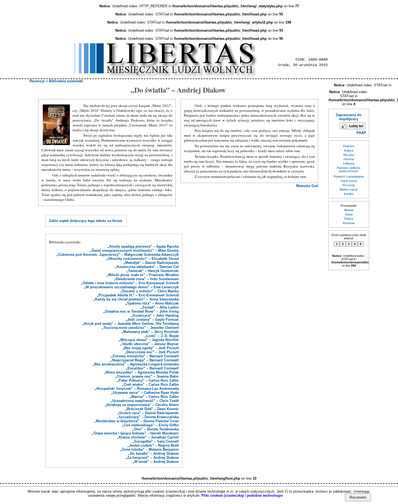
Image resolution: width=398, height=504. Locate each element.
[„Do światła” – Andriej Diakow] (57, 125)
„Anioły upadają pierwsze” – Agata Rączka (143, 246)
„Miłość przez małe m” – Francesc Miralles (142, 275)
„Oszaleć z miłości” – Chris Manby (149, 291)
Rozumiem (358, 497)
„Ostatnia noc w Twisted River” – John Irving (141, 311)
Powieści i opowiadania (349, 176)
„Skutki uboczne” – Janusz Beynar (149, 344)
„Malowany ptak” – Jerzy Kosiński (150, 332)
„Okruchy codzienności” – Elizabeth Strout (142, 259)
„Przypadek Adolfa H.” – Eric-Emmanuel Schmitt (138, 295)
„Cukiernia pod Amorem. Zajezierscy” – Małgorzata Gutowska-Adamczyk (117, 255)
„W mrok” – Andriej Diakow (155, 462)
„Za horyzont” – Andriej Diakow (152, 458)
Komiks (349, 193)
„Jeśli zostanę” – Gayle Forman (152, 320)
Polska (348, 218)
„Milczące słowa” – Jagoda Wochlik (149, 340)
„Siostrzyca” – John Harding (155, 315)
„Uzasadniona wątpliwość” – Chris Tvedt (144, 401)
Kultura (348, 150)
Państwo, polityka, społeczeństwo (349, 169)
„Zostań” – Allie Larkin (159, 307)
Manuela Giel (307, 186)
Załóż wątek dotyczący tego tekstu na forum (85, 221)
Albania (348, 210)
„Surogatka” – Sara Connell (155, 441)
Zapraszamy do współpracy (348, 117)
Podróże (348, 146)
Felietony (349, 163)
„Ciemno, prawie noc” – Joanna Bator (147, 376)
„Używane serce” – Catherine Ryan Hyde (145, 393)
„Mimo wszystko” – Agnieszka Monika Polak (141, 372)
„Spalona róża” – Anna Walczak (152, 303)
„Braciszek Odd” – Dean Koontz (152, 409)
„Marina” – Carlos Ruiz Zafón (154, 397)
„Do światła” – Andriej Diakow (153, 453)
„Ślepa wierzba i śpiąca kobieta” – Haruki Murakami (135, 433)
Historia (349, 159)
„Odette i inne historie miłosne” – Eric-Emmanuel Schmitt (130, 283)
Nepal (349, 214)
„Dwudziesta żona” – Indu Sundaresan (146, 279)
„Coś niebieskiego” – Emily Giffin (150, 425)
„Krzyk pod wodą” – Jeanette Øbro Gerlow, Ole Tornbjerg (130, 324)
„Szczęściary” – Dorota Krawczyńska (148, 417)
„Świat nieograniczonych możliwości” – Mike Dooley (134, 250)
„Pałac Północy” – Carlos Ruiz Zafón (148, 380)
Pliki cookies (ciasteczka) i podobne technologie (242, 495)
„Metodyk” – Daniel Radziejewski (151, 263)
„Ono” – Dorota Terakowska (155, 429)
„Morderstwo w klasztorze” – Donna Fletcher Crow (136, 421)
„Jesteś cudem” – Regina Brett (153, 445)
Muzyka (348, 154)
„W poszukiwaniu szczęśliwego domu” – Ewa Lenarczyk (131, 287)
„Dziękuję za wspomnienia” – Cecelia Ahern (142, 405)
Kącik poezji (349, 180)
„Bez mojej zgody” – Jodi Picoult (150, 348)
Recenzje (37, 81)
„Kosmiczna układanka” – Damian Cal (147, 267)
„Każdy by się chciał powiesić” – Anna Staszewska (136, 299)
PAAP (361, 133)
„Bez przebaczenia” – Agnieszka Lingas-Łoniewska (136, 364)
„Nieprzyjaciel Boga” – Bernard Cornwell (144, 360)
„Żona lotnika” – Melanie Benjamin (149, 449)
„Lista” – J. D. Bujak (162, 336)
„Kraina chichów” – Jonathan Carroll (148, 437)
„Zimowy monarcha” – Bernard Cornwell (144, 356)
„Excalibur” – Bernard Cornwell (152, 368)
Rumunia (348, 223)
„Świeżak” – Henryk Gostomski (152, 271)
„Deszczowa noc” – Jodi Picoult (152, 352)
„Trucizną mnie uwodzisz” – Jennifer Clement (140, 328)
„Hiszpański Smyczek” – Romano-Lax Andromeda (136, 389)
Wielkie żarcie (349, 189)
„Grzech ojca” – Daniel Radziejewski (148, 413)
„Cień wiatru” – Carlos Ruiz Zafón (150, 384)
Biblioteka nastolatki (66, 81)
